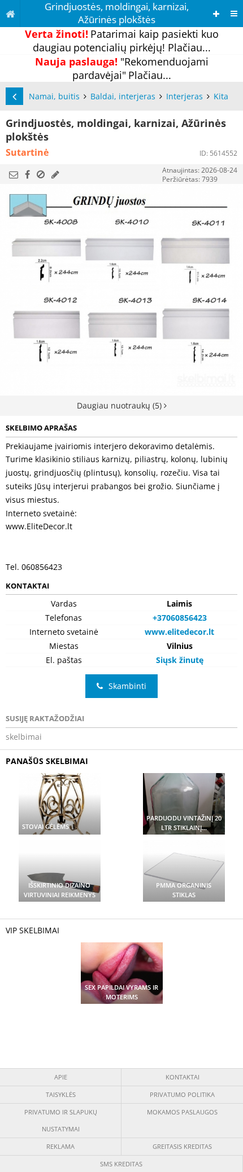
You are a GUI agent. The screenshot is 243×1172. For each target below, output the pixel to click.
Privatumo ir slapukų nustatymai (60, 1120)
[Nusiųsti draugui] (13, 174)
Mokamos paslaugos (182, 1112)
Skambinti (127, 686)
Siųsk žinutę (179, 660)
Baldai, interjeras (122, 96)
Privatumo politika (182, 1094)
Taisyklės (61, 1094)
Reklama (60, 1146)
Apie (60, 1077)
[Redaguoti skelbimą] (55, 174)
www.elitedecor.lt (179, 631)
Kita (221, 96)
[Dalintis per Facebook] (27, 174)
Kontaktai (182, 1077)
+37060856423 (180, 617)
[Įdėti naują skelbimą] (216, 13)
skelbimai (24, 736)
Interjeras (184, 96)
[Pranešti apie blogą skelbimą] (40, 174)
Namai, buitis (54, 96)
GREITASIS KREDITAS (182, 1146)
